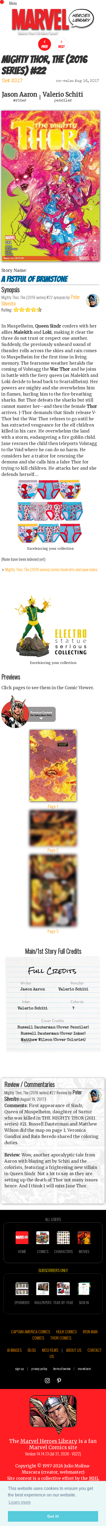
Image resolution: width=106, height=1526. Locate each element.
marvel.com (84, 1368)
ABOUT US (73, 1350)
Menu (13, 3)
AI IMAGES (14, 1350)
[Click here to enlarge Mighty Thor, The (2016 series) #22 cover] (50, 259)
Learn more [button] (20, 1502)
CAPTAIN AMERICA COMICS (30, 1331)
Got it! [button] (53, 1516)
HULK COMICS (66, 1331)
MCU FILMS (50, 1350)
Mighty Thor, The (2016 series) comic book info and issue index (51, 569)
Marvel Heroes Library (48, 1441)
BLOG (32, 1350)
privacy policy (39, 1368)
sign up (19, 1368)
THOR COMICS (60, 1338)
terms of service (61, 1368)
